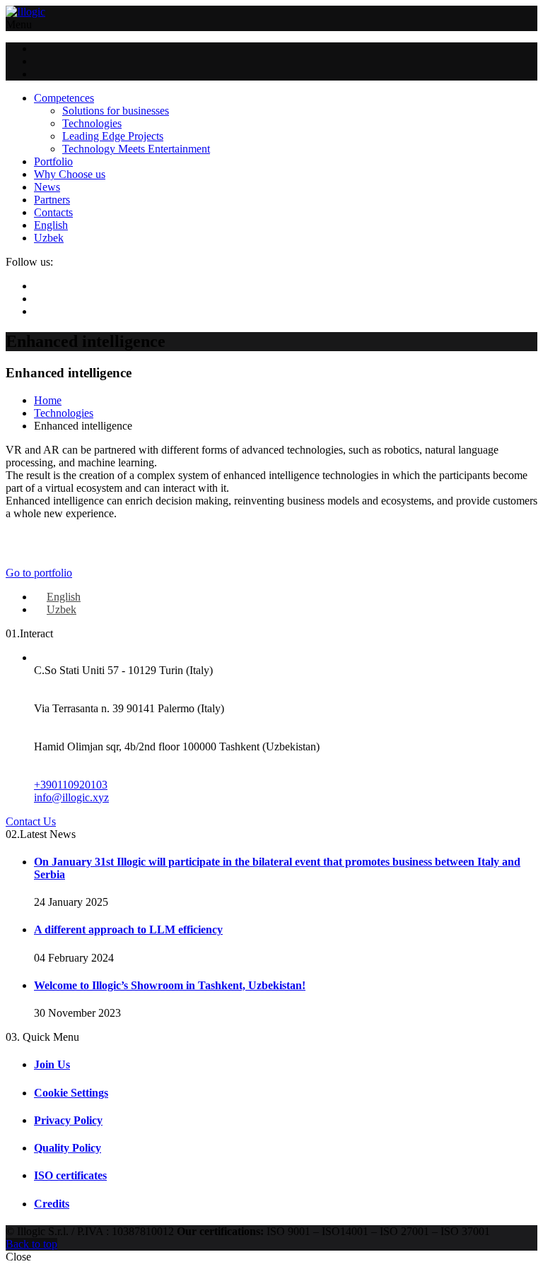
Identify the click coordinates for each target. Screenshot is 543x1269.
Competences (64, 98)
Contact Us (31, 821)
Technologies (92, 123)
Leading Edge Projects (112, 136)
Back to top (31, 1244)
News (47, 187)
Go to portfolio (39, 573)
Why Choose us (69, 174)
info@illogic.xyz (71, 797)
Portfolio (53, 161)
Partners (52, 200)
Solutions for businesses (115, 111)
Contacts (53, 212)
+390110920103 (70, 785)
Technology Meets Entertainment (136, 149)
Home (48, 400)
